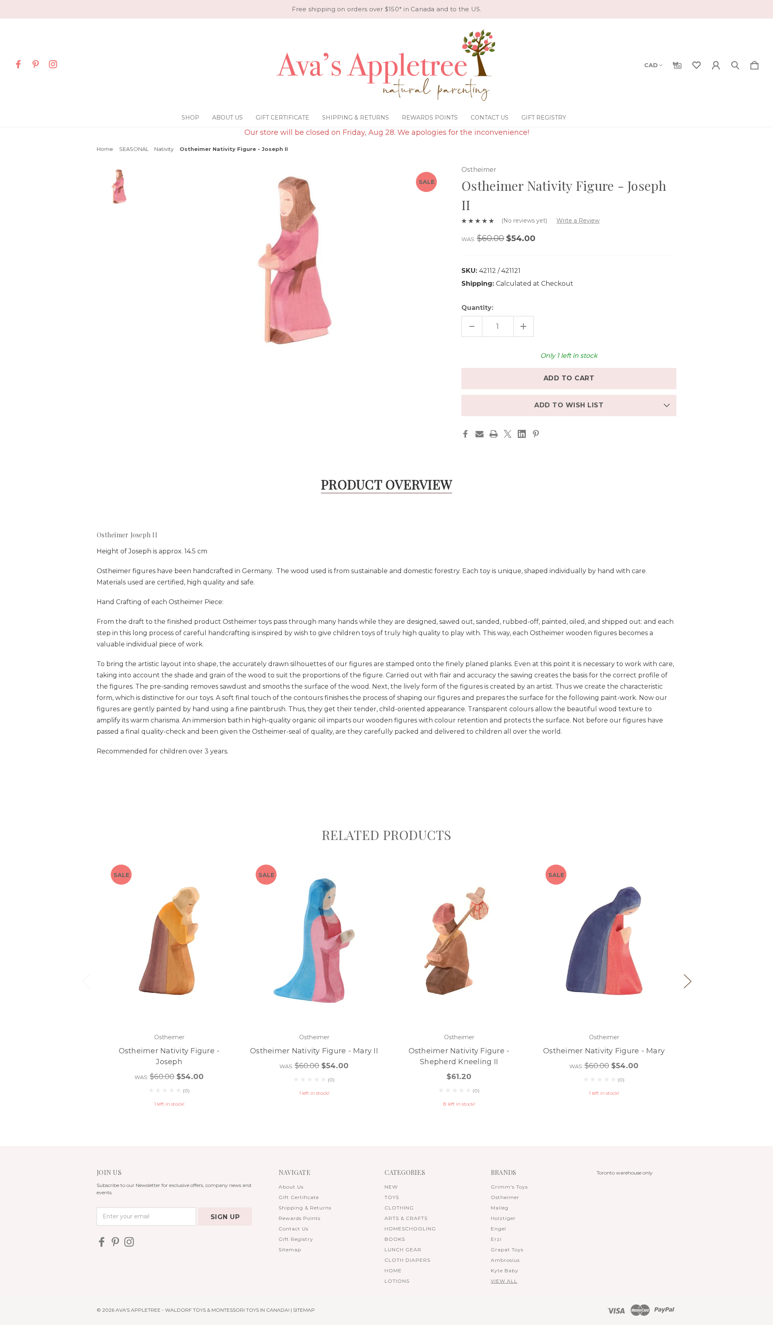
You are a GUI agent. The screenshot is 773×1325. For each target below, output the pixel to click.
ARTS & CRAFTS (406, 1218)
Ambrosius (505, 1260)
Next (687, 980)
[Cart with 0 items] (754, 64)
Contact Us (489, 117)
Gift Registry (543, 117)
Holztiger (503, 1218)
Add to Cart (169, 1000)
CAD (651, 65)
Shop (190, 117)
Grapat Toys (507, 1250)
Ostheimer (505, 1197)
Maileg (499, 1208)
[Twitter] (508, 434)
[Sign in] (715, 64)
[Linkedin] (522, 434)
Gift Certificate (282, 117)
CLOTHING (399, 1208)
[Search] (735, 64)
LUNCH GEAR (403, 1250)
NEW (391, 1187)
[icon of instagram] (53, 64)
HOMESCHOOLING (410, 1229)
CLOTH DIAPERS (407, 1260)
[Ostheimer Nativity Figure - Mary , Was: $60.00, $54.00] (603, 941)
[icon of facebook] (18, 64)
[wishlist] (696, 64)
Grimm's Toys (509, 1187)
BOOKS (394, 1239)
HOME (393, 1270)
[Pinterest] (536, 434)
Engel (498, 1229)
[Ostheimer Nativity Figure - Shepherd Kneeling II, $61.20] (459, 941)
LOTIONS (396, 1281)
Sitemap (290, 1250)
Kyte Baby (505, 1270)
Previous (86, 980)
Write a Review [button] (577, 220)
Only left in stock (568, 355)
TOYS (391, 1197)
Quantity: (477, 308)
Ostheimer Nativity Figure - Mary (604, 1050)
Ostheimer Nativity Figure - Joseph (169, 1056)
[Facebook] (465, 434)
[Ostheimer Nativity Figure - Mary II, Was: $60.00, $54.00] (314, 941)
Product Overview (386, 484)
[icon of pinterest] (35, 64)
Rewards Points (430, 117)
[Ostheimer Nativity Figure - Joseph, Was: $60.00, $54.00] (169, 941)
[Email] (479, 434)
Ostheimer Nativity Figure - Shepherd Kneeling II (459, 1056)
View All (504, 1281)
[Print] (494, 434)
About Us (227, 117)
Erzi (496, 1239)
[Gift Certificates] (677, 64)
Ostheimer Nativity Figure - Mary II (314, 1050)
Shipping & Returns (355, 117)
